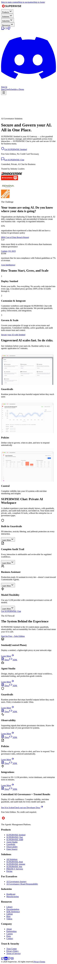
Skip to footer (39, 2)
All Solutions (11, 859)
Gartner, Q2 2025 (8, 251)
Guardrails (10, 844)
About (9, 929)
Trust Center (11, 949)
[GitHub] (9, 29)
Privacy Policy (12, 951)
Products (5, 12)
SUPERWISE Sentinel (15, 835)
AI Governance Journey (16, 881)
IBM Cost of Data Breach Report (15, 237)
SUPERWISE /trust (14, 862)
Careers (9, 934)
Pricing (9, 871)
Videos (9, 919)
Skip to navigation (26, 2)
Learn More (6, 656)
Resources (6, 25)
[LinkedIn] (5, 959)
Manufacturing (12, 896)
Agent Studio (11, 842)
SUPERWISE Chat (14, 837)
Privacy (37, 962)
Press (8, 936)
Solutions (5, 17)
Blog (8, 916)
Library (9, 907)
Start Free (5, 89)
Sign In (4, 87)
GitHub (9, 914)
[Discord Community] (28, 84)
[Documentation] (2, 29)
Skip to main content (9, 2)
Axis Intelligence (8, 265)
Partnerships (11, 931)
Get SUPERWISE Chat (11, 611)
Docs (6, 660)
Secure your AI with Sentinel (13, 335)
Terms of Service (13, 953)
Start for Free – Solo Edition (13, 636)
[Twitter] (2, 959)
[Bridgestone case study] (11, 174)
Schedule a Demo (16, 89)
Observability (12, 847)
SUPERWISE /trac (14, 866)
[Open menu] (3, 93)
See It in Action (7, 807)
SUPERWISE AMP (14, 839)
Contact (9, 938)
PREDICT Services (14, 869)
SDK (14, 660)
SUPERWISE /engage (15, 864)
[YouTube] (12, 959)
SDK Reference (13, 912)
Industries (6, 21)
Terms (42, 962)
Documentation (12, 909)
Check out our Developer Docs (27, 807)
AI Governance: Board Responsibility (22, 884)
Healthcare (10, 894)
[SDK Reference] (5, 29)
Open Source (11, 849)
